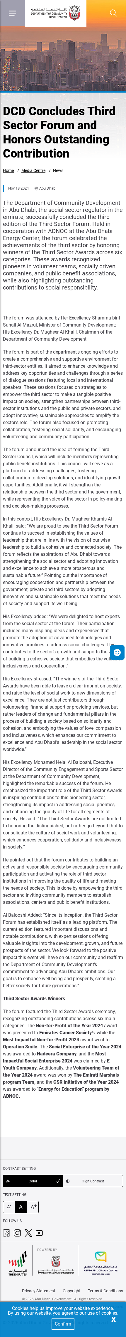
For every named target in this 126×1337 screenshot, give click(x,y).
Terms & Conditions (105, 1291)
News (58, 170)
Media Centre (33, 170)
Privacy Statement (38, 1291)
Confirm (63, 1324)
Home (8, 170)
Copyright (72, 1291)
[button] (117, 652)
